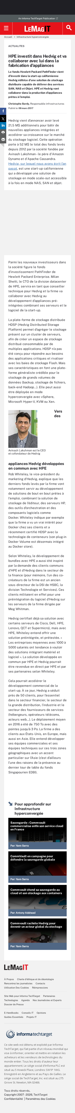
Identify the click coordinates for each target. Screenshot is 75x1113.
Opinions (41, 1013)
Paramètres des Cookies (41, 1098)
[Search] (68, 28)
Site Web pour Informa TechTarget (22, 996)
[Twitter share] (3, 118)
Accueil (8, 37)
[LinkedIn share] (3, 125)
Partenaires (49, 996)
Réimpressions (40, 987)
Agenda (25, 1000)
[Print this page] (3, 132)
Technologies (11, 1000)
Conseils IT (28, 1013)
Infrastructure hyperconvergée (33, 37)
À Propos (9, 979)
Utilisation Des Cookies (16, 987)
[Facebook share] (3, 111)
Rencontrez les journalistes (18, 983)
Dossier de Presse (14, 1004)
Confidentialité (13, 1098)
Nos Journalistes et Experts (47, 1000)
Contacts (40, 983)
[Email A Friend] (3, 139)
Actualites (16, 46)
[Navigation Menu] (6, 28)
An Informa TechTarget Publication (36, 18)
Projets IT (31, 1017)
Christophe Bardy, (19, 103)
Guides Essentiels (13, 1017)
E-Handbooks (11, 1013)
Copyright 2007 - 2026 (18, 1094)
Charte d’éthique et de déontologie (35, 979)
